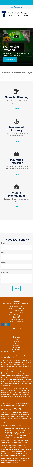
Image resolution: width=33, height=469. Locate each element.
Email (3, 253)
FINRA (14, 409)
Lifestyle (16, 343)
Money (16, 341)
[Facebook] (18, 21)
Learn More (10, 59)
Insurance (16, 337)
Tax (16, 339)
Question (4, 272)
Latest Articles (16, 345)
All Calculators (16, 349)
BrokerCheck (12, 357)
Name (3, 243)
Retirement (16, 331)
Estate (16, 335)
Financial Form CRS (11, 351)
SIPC (19, 409)
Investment (16, 333)
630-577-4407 (17, 25)
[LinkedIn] (16, 21)
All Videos (16, 347)
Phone (3, 262)
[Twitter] (13, 21)
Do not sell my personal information (19, 396)
